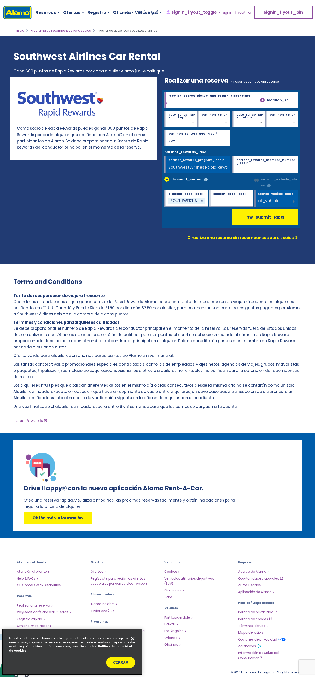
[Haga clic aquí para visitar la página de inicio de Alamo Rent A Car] (16, 12)
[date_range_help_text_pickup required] (181, 119)
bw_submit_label (265, 217)
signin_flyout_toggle (194, 12)
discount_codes (186, 179)
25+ (171, 140)
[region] (72, 652)
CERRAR (120, 662)
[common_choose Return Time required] (282, 119)
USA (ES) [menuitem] (150, 12)
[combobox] (231, 100)
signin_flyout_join (283, 12)
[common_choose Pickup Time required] (214, 119)
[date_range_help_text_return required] (249, 119)
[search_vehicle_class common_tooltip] (269, 186)
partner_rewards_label (185, 152)
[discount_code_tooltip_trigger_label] (206, 180)
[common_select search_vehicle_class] (256, 179)
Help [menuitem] (126, 12)
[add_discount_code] (166, 179)
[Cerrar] (132, 638)
